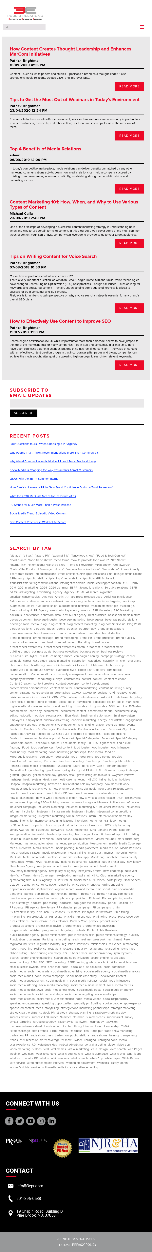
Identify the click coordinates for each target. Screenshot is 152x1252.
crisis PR (45, 697)
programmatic (72, 925)
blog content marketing (82, 624)
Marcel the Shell (105, 839)
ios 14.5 (103, 820)
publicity (134, 934)
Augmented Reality (22, 605)
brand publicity (125, 637)
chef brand (134, 660)
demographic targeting (42, 701)
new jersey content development (95, 866)
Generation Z (18, 770)
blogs (51, 628)
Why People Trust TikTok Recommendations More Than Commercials (54, 452)
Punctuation (17, 939)
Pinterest (94, 898)
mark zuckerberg (129, 839)
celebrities (94, 660)
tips (86, 1030)
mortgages (17, 861)
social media (18, 971)
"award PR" (42, 555)
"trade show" (110, 569)
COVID (76, 692)
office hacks (49, 884)
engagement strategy (23, 724)
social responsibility (115, 998)
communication (19, 674)
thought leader (83, 1026)
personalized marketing (43, 898)
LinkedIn (15, 839)
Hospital (15, 784)
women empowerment (80, 1062)
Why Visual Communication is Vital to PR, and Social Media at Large (53, 461)
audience (33, 601)
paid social (103, 889)
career (27, 660)
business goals (41, 651)
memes (109, 852)
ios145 (123, 820)
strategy (62, 1012)
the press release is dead (26, 1026)
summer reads (95, 1017)
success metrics (20, 1017)
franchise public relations (118, 761)
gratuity (26, 775)
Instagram (43, 811)
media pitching (64, 848)
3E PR (73, 587)
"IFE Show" (118, 560)
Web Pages (135, 1049)
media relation (109, 848)
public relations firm (53, 934)
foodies (117, 756)
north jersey (114, 880)
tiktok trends (40, 1030)
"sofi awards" (121, 564)
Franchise (50, 761)
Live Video (47, 839)
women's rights (19, 1067)
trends (14, 1040)
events (131, 724)
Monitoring (97, 857)
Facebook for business (86, 733)
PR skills (69, 916)
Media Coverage (130, 843)
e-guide (122, 706)
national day (51, 861)
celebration (79, 660)
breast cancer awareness (26, 647)
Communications (41, 674)
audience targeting (109, 601)
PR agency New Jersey (40, 907)
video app (123, 1044)
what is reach (79, 1058)
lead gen (124, 829)
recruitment (114, 939)
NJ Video (99, 880)
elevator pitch (54, 715)
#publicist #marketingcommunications (34, 583)
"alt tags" (15, 555)
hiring (102, 779)
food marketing (38, 752)
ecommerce (51, 711)
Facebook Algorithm (121, 729)
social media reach (22, 994)
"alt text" (28, 555)
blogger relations (21, 628)
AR (67, 596)
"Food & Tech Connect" (111, 555)
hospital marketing (34, 784)
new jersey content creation (54, 866)
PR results (55, 916)
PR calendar (64, 907)
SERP (71, 962)
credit (132, 692)
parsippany (42, 893)
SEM (34, 962)
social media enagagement (27, 980)
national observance (74, 861)
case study (40, 660)
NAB (39, 861)
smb (43, 966)
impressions (17, 802)
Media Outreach (43, 848)
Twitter (77, 1040)
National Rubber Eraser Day (107, 861)
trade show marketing (118, 1030)
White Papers (130, 1058)
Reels (127, 939)
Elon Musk (72, 715)
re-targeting (62, 939)
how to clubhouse (32, 793)
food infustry (18, 752)
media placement (87, 848)
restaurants (96, 948)
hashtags (15, 779)
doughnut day (98, 706)
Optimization (45, 889)
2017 (135, 583)
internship (26, 820)
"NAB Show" (103, 564)
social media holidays (84, 980)
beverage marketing (72, 619)
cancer (130, 656)
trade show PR (19, 1035)
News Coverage (43, 875)
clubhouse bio (19, 669)
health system (32, 779)
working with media (43, 1067)
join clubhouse (40, 829)
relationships (99, 944)
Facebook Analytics (22, 733)
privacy (93, 921)
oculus (26, 884)
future (76, 765)
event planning (115, 724)
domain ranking (62, 706)
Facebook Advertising (92, 729)
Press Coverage (128, 916)
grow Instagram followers (93, 775)
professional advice (48, 925)
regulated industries (22, 944)
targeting (25, 1021)
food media (95, 752)
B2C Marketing (123, 610)
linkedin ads (30, 839)
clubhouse (96, 665)
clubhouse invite (65, 669)
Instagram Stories (83, 811)
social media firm (57, 980)
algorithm (106, 592)
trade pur (97, 1030)
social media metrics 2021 (26, 989)
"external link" (60, 555)
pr (131, 902)
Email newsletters (124, 715)
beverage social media (24, 624)
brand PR (86, 637)
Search (14, 957)
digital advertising (79, 701)
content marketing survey (115, 688)
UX (34, 1044)
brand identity (111, 633)
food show (46, 756)
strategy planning (80, 1012)
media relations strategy (25, 852)
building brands (20, 651)
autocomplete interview (74, 605)
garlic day (88, 765)
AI (82, 592)
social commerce (114, 966)
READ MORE (129, 86)
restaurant (54, 948)
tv (41, 1040)
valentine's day (47, 1044)
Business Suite (19, 656)
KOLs (69, 829)
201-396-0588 (28, 1199)
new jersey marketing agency (28, 871)
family (82, 743)
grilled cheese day (44, 775)
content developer (68, 683)
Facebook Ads (66, 729)
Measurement (98, 843)
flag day (15, 747)
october (15, 884)
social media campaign (49, 976)
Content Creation (20, 683)
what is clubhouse (96, 1053)
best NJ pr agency (74, 615)
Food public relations (23, 756)
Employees (17, 720)
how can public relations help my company (75, 784)
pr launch (43, 912)
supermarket (115, 1017)
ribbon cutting (19, 953)
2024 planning (58, 587)
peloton (74, 893)
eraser (100, 724)
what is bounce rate (70, 1053)
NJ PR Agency (42, 880)
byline (34, 656)
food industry (99, 747)
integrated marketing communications (62, 816)
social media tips (105, 994)
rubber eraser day (100, 953)
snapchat (54, 966)
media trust (95, 852)
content (97, 679)
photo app (67, 898)
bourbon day (87, 628)
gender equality (116, 765)
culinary (73, 697)
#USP (126, 583)
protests (80, 930)
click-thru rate (62, 665)
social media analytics (126, 971)
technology (96, 1021)
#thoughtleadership (72, 583)
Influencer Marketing (51, 807)
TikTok (125, 1026)
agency (57, 592)
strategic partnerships (23, 1012)
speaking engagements (25, 1003)
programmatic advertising (99, 925)
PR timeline (100, 916)
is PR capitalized (20, 825)
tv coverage (52, 1040)
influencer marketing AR (81, 807)
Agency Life (71, 592)
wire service (17, 1062)
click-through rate (41, 665)
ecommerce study (126, 711)
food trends (102, 756)
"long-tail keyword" (80, 564)
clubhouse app (114, 665)
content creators (43, 683)
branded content (65, 642)
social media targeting (79, 994)
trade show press (41, 1035)
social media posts (89, 989)
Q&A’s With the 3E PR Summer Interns (34, 478)
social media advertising (66, 971)
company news (120, 674)
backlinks (16, 615)
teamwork (81, 1021)
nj (88, 875)
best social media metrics (124, 615)
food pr (110, 752)
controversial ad (42, 692)
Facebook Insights (114, 733)
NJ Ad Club (98, 875)
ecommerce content (73, 711)
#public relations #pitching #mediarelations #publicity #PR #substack (70, 578)
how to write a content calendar (56, 797)
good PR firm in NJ (90, 770)
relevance (115, 944)
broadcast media (113, 647)
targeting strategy (44, 1021)
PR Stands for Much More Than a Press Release (40, 505)
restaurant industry (75, 948)
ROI (65, 953)
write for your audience (73, 1067)
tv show (66, 1040)
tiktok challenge (20, 1030)
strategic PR (47, 1012)
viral (46, 1049)
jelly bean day (121, 825)
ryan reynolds (123, 953)
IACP (120, 797)
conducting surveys (49, 679)
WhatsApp (96, 1058)
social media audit (21, 976)
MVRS (30, 861)
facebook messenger (23, 738)
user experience (20, 1044)
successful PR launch (45, 1017)
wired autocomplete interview (45, 1062)
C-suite (44, 656)
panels (28, 893)
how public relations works (115, 788)
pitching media (122, 898)
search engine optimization (71, 957)
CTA (63, 697)
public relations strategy (111, 934)
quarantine (33, 939)
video (111, 1044)
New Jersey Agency (22, 866)
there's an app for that (58, 1026)
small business (128, 962)
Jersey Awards (19, 829)
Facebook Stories (21, 743)
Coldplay (99, 669)
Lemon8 (97, 834)
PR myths (88, 912)
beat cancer (31, 615)
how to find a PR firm (59, 793)
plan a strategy (19, 902)
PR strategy (83, 916)
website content (46, 1053)
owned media (85, 889)
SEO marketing (56, 962)
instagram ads (61, 811)
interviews (81, 820)
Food (25, 747)
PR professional (37, 916)
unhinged (90, 1040)
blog (44, 624)
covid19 (102, 692)
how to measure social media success (99, 793)
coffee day (84, 669)
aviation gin (127, 605)
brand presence (104, 637)
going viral (69, 770)
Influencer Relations (111, 807)
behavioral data (51, 615)
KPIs (93, 829)
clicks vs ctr (80, 665)
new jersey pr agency (62, 871)
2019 (13, 587)
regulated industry (48, 944)
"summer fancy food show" (83, 569)
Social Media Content (112, 976)
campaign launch (61, 656)
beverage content (21, 619)
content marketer (61, 688)
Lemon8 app (113, 834)
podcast (36, 902)
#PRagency (17, 578)
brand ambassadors (111, 628)
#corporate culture (21, 573)
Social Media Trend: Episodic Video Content (38, 513)
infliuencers (117, 802)
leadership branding (60, 834)
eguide (39, 715)
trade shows (99, 1035)
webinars (28, 1053)
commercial (114, 669)
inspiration (28, 811)
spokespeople (112, 1003)
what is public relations (54, 1058)
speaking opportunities (57, 1003)
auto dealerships (46, 605)
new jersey (134, 861)
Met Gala (15, 857)
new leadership (113, 871)
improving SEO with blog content (48, 802)
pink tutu (81, 898)
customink (106, 697)
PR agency (16, 907)
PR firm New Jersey (22, 912)
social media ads (38, 971)
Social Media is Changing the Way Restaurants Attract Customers (51, 470)
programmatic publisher (25, 930)
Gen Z (100, 765)
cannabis (15, 660)
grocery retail (66, 775)
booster (72, 628)
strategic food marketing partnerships (85, 1008)
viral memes (58, 1049)
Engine (89, 724)
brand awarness (44, 633)
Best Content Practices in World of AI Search (38, 522)
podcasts (65, 902)
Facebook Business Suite (53, 733)
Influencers (133, 807)
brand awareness (21, 633)
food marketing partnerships (67, 752)
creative (122, 692)
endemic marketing (83, 720)
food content (64, 747)
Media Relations (130, 848)
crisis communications (24, 697)
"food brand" (18, 560)
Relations (83, 944)
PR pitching (121, 912)
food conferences (42, 747)
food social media (66, 756)
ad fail (13, 592)
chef (122, 660)
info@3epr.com (29, 1186)
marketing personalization (71, 843)
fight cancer (107, 743)
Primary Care (78, 921)
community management (70, 674)
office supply (80, 884)
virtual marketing (78, 1049)
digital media (18, 706)
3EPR (133, 587)
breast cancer (100, 642)
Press (112, 916)
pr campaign (82, 907)
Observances (132, 880)
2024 (43, 587)
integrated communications (114, 811)
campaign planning (86, 656)
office (35, 884)
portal (112, 902)
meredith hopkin (126, 852)
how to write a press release (97, 797)
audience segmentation (80, 601)
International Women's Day (115, 816)
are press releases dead (86, 596)
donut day (80, 706)
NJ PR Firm (61, 880)
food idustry (81, 747)
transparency (129, 1035)
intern (92, 816)
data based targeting (128, 697)
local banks (63, 839)
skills (114, 962)
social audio (94, 966)
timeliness (76, 1030)
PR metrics (73, 912)
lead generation (20, 834)
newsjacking (63, 875)
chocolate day (19, 665)
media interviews (20, 848)
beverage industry (45, 619)
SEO (41, 962)
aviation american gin (104, 605)
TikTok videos (59, 1030)
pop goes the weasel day (89, 902)
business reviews (112, 651)
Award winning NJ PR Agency (29, 610)
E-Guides (135, 706)
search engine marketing (36, 957)
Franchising (47, 765)
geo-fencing (36, 770)
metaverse (54, 857)
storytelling (52, 1008)
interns (14, 820)
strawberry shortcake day (109, 1012)
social (65, 966)
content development (95, 683)
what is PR (31, 1058)
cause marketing (59, 660)
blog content (57, 624)
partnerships (59, 893)
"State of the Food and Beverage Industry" (37, 569)
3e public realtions (91, 587)
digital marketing (128, 701)
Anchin (59, 596)
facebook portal (49, 738)
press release (39, 921)
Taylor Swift (65, 1021)
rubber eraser (78, 953)
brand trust (46, 642)
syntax (14, 1021)
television (112, 1021)
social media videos (88, 998)
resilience (40, 948)
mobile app (81, 857)
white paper (112, 1058)
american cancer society (25, 596)
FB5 (95, 743)
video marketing (20, 1049)
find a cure (124, 743)
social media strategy (49, 994)
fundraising (64, 765)
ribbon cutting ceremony (45, 953)
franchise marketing (71, 761)
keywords (57, 829)
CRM (55, 697)
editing (14, 715)
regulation (68, 944)
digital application (104, 701)
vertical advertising (71, 1044)
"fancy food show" (82, 555)
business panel (89, 651)
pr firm (117, 907)
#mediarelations (45, 573)
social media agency (97, 971)
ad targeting (27, 592)
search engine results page (108, 957)
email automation (100, 715)
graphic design (128, 770)
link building (131, 834)
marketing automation (39, 843)
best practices (97, 615)
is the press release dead (87, 825)
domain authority (39, 706)
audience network (52, 601)
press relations (19, 921)
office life (64, 884)
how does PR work (117, 784)
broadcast (93, 647)
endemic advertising (56, 720)
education (26, 715)
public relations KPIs (81, 934)
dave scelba (17, 701)
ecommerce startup (100, 711)
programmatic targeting (57, 930)
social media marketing (54, 985)
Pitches (106, 898)
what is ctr (16, 1058)
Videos (37, 1049)
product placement (22, 925)
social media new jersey (60, 989)
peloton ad (88, 893)
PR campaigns (101, 907)
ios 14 (93, 820)
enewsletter (116, 720)
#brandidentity (130, 569)
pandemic (16, 893)
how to (14, 793)
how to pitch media (22, 797)
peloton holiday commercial (115, 893)
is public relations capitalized (50, 825)
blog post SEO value (112, 624)
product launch (109, 921)
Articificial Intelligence (118, 596)
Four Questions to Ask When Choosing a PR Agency (43, 444)
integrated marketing (23, 816)
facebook (16, 729)
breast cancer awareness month (64, 647)
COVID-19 (89, 692)
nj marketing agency (121, 875)
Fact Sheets (68, 743)
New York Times (20, 875)
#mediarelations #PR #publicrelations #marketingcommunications (100, 573)
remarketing (131, 944)
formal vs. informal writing (26, 761)
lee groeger (82, 834)
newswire (79, 875)
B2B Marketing (102, 610)
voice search (118, 1049)
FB (89, 743)
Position (123, 902)
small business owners (24, 966)
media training (77, 852)
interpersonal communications (54, 820)
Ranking (47, 939)
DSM (112, 706)
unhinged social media (112, 1040)
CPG (112, 692)
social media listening (23, 985)
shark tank (102, 962)
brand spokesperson (23, 642)
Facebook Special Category (119, 738)
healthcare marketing (72, 779)
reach (75, 939)
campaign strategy (112, 656)
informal (15, 811)
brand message (43, 637)
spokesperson (133, 1003)
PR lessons (58, 912)
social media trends (22, 998)
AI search (92, 592)
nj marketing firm (20, 880)
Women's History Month (112, 1062)
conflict (86, 679)
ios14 (113, 820)
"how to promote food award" (90, 560)
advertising (44, 592)
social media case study (81, 976)
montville (112, 857)
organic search (64, 889)
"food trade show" (40, 560)
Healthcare (50, 779)
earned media (19, 711)
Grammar (110, 770)
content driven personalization (29, 688)
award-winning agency (64, 610)
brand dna (93, 633)
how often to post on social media (74, 788)
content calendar (115, 679)
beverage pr (95, 619)
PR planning (17, 916)
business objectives (65, 651)
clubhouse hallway (41, 669)
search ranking (19, 962)
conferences (72, 679)
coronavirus (62, 692)
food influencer (120, 747)
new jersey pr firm (89, 871)
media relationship (54, 852)
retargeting (112, 948)
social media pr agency (118, 989)
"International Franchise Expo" (47, 564)
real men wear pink (93, 939)
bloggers (39, 628)
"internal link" (18, 564)
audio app (130, 601)
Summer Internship (72, 1017)
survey (129, 1017)
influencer (133, 802)
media (113, 843)
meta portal (38, 857)
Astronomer (17, 601)
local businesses (82, 839)
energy (102, 720)
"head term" (61, 560)
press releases (59, 921)
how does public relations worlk (30, 788)
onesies (95, 884)
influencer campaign (23, 807)
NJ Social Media (80, 880)
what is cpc (134, 1053)
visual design (99, 1049)
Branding (84, 642)
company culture (98, 674)
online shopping (112, 884)
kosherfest (81, 829)
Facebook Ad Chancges (39, 729)
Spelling (96, 1003)
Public (91, 930)
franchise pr (93, 761)
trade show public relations (72, 1035)
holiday (112, 779)
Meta (26, 857)
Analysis (47, 596)
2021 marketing (28, 587)
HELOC (92, 779)
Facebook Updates (46, 743)
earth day (35, 711)
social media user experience (55, 998)
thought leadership (107, 1026)
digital (62, 701)
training (114, 1035)
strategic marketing (123, 1008)
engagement (133, 720)
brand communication (71, 633)
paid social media (123, 889)
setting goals (85, 962)
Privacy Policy (84, 1245)
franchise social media (24, 765)
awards (86, 610)
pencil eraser (18, 898)
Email (84, 715)
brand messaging (66, 637)
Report (14, 948)
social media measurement (88, 985)
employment (34, 720)
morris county (128, 857)
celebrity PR (110, 660)
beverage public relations (121, 619)
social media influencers (115, 980)
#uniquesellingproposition (104, 583)
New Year (131, 871)
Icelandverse (133, 797)
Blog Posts (134, 624)
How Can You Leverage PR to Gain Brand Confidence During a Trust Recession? (61, 487)
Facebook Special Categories (81, 738)
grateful (14, 775)
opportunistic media (22, 889)
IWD (108, 825)
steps (39, 1008)
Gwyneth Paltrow (123, 775)
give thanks (53, 770)
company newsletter (22, 679)
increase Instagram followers (89, 802)
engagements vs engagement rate (61, 724)
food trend (86, 756)
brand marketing (20, 637)
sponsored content (22, 1008)
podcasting (50, 902)
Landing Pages (107, 829)
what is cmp (117, 1053)
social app (77, 966)
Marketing (16, 843)
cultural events (89, 697)
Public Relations (107, 930)
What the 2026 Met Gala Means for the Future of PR (43, 496)
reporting (26, 948)
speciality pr (81, 1003)
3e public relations (116, 587)
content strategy (20, 692)
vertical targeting (95, 1044)
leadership (38, 834)
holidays (124, 779)
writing (94, 1067)
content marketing (85, 688)
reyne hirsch (128, 948)
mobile (67, 857)
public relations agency (24, 934)
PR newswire (104, 912)
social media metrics (120, 985)
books (61, 628)
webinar (15, 1053)
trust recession (29, 1040)
